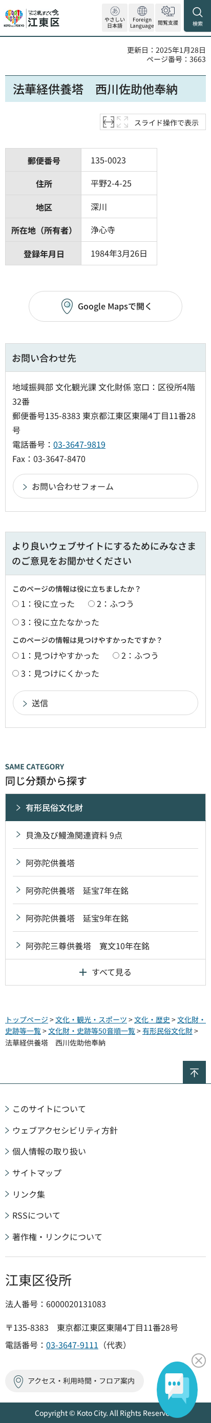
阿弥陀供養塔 (50, 862)
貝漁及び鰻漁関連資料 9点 (74, 835)
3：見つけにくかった (60, 673)
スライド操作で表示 (166, 122)
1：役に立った (48, 603)
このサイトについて (49, 1108)
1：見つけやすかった (60, 655)
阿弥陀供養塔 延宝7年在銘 (77, 890)
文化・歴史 (152, 1019)
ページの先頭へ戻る (205, 1065)
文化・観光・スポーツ (91, 1019)
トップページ (26, 1019)
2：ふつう (115, 603)
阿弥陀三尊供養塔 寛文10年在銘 (88, 945)
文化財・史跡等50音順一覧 (91, 1031)
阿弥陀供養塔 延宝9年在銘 (77, 918)
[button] (141, 18)
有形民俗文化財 (54, 807)
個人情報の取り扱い (49, 1151)
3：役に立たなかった (60, 622)
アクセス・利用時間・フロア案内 (81, 1380)
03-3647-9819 (79, 444)
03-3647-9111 (72, 1344)
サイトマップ (36, 1172)
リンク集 (28, 1194)
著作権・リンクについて (57, 1236)
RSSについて (36, 1215)
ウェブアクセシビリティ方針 (65, 1130)
